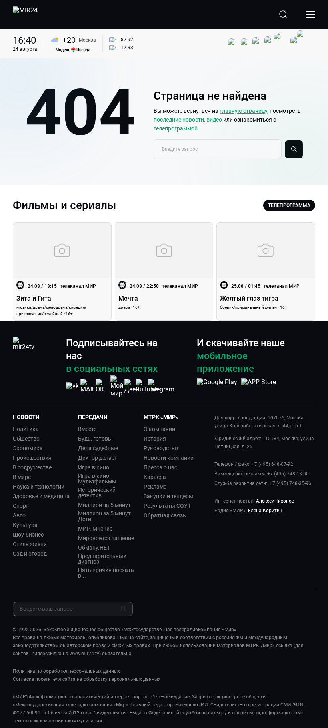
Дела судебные (98, 448)
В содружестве (32, 467)
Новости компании (169, 458)
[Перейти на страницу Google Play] (217, 386)
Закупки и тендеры (168, 496)
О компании (159, 429)
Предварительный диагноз (102, 558)
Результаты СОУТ (167, 506)
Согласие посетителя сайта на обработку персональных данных (86, 679)
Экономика (28, 448)
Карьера (155, 477)
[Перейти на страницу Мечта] (164, 271)
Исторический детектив (97, 492)
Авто (19, 515)
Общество (26, 438)
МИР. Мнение (95, 528)
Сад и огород (30, 553)
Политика (26, 429)
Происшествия (32, 458)
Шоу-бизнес (28, 534)
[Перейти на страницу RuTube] (146, 386)
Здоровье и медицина (41, 496)
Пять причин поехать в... (106, 572)
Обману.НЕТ (94, 547)
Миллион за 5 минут (104, 505)
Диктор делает (97, 458)
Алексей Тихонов (275, 501)
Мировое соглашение (106, 538)
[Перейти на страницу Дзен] (131, 386)
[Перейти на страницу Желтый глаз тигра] (266, 271)
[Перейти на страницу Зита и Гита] (62, 271)
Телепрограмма (289, 205)
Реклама (155, 486)
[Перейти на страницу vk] (72, 386)
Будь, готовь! (95, 438)
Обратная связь (165, 515)
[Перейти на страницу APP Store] (258, 386)
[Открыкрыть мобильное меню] (310, 14)
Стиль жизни (30, 544)
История (155, 438)
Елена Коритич (265, 510)
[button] (42, 417)
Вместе (87, 429)
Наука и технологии (38, 486)
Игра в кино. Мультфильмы (97, 478)
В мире (22, 477)
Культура (25, 525)
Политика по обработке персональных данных (66, 671)
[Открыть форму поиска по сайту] (283, 14)
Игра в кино (93, 467)
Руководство (161, 448)
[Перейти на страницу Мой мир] (116, 386)
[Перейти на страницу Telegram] (161, 386)
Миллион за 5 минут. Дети (105, 516)
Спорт (20, 506)
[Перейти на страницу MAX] (87, 386)
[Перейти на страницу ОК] (102, 386)
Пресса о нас (160, 467)
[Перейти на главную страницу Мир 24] (25, 14)
